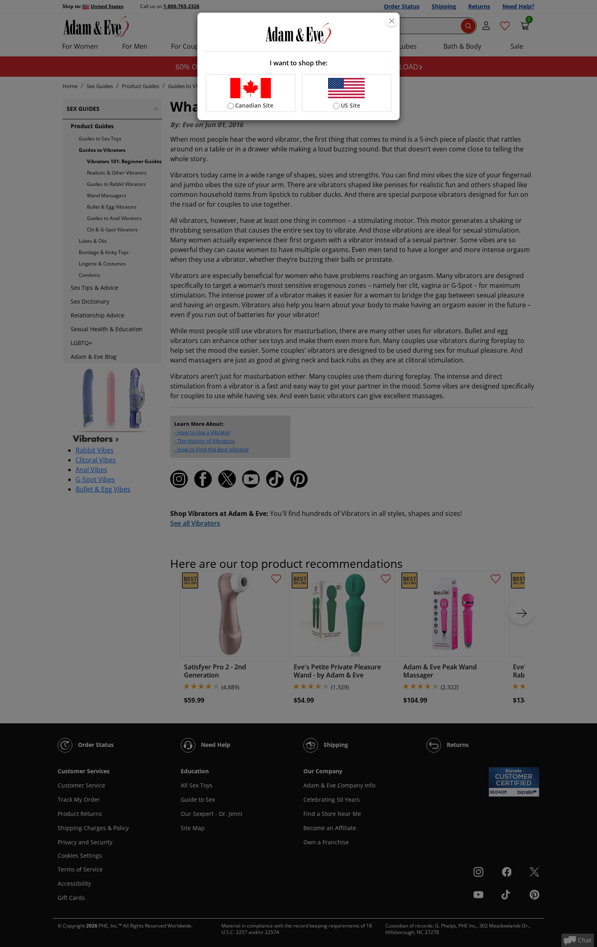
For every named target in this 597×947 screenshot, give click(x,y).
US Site (350, 105)
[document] (298, 66)
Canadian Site (254, 105)
